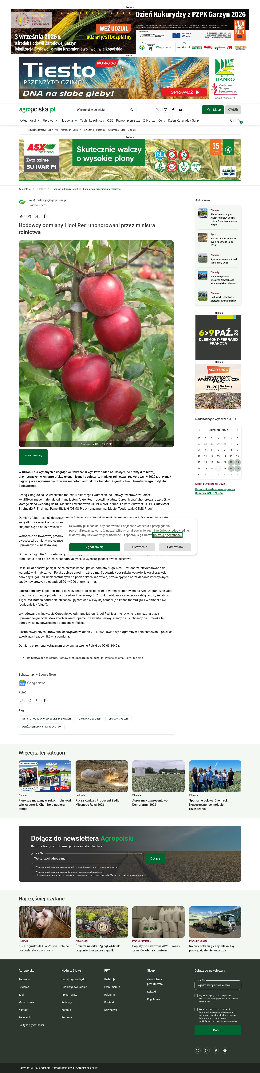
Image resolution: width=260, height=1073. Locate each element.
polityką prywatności (167, 535)
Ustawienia (139, 547)
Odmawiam (175, 547)
